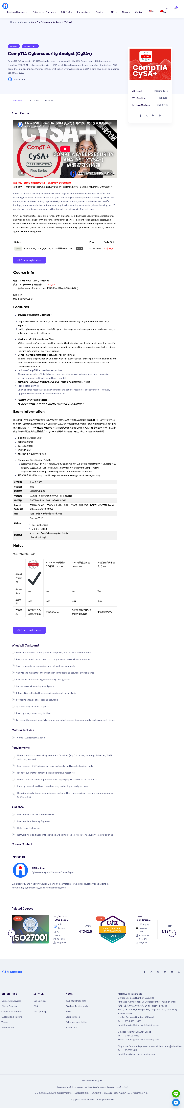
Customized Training (11, 1016)
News (125, 12)
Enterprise (83, 12)
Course (23, 22)
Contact (139, 12)
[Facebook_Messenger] (176, 1102)
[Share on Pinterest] (160, 115)
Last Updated (143, 104)
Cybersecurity (30, 46)
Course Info (17, 100)
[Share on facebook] (140, 115)
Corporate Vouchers (11, 1011)
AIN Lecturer (20, 79)
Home (13, 22)
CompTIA (13, 46)
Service (100, 12)
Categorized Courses (43, 12)
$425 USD (35, 533)
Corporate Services (11, 1000)
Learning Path (73, 1016)
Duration (140, 97)
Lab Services (39, 1000)
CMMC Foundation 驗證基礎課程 (144, 920)
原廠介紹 (65, 12)
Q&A (35, 1006)
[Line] (176, 1094)
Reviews (49, 100)
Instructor (34, 100)
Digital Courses (9, 1006)
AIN (113, 12)
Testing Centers (40, 524)
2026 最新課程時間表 (76, 1000)
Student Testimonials (77, 1006)
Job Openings (40, 1011)
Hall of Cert (71, 1027)
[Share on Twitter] (147, 115)
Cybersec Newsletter (77, 1022)
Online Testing (39, 528)
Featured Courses (16, 12)
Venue (4, 1022)
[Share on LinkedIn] (153, 115)
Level (139, 90)
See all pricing (37, 537)
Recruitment (8, 1027)
